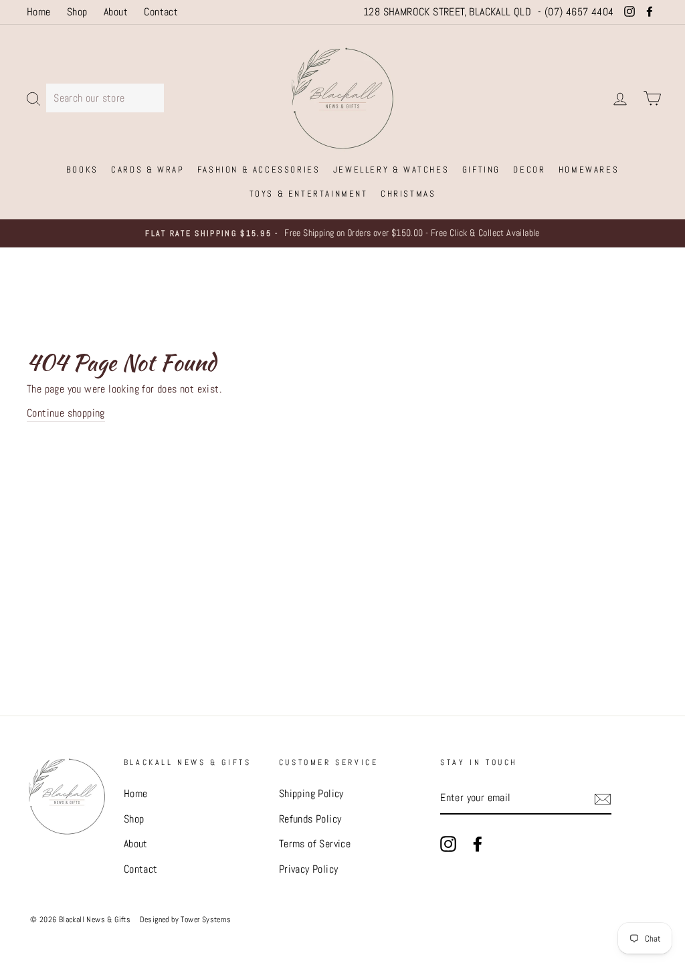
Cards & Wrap (147, 169)
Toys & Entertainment (309, 193)
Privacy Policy (308, 869)
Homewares (589, 169)
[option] (342, 233)
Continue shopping (66, 413)
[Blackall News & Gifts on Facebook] (478, 843)
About (116, 12)
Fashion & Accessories (258, 169)
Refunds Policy (310, 819)
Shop (77, 12)
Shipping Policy (311, 793)
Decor (529, 169)
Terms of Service (315, 844)
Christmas (408, 193)
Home (39, 12)
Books (82, 169)
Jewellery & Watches (391, 169)
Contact (161, 12)
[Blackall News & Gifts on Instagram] (448, 843)
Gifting (481, 169)
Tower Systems (206, 919)
